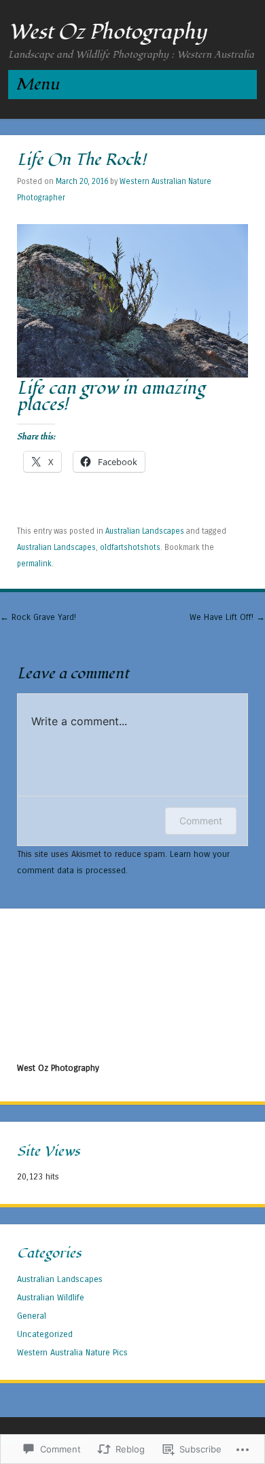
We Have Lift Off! (227, 617)
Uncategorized (45, 1334)
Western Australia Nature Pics (72, 1352)
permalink (34, 563)
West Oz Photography (107, 32)
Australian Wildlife (50, 1297)
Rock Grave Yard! (38, 617)
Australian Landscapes (144, 531)
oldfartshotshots (130, 547)
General (31, 1316)
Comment (200, 820)
